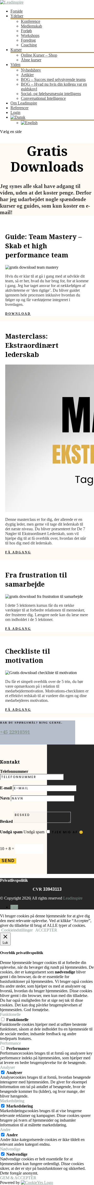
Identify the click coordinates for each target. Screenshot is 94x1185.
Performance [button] (10, 1043)
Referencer (19, 108)
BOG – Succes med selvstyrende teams (53, 79)
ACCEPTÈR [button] (46, 930)
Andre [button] (5, 1129)
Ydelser (16, 16)
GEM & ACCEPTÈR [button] (18, 1178)
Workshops (30, 35)
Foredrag (28, 40)
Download (18, 314)
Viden (15, 64)
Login (15, 112)
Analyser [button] (7, 1067)
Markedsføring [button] (12, 1101)
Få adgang (18, 552)
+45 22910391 (15, 732)
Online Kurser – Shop (39, 55)
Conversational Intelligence (43, 98)
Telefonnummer (14, 771)
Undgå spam (11, 832)
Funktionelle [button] (10, 1014)
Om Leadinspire (23, 103)
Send (8, 860)
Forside (16, 11)
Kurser (16, 49)
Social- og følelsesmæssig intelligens (51, 93)
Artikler (27, 75)
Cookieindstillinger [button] (17, 930)
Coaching (29, 45)
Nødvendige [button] (10, 1149)
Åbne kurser (31, 60)
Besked (6, 821)
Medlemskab (31, 26)
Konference (30, 21)
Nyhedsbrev (31, 70)
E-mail (6, 788)
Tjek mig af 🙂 (68, 832)
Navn (5, 798)
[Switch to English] (29, 122)
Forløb (26, 31)
